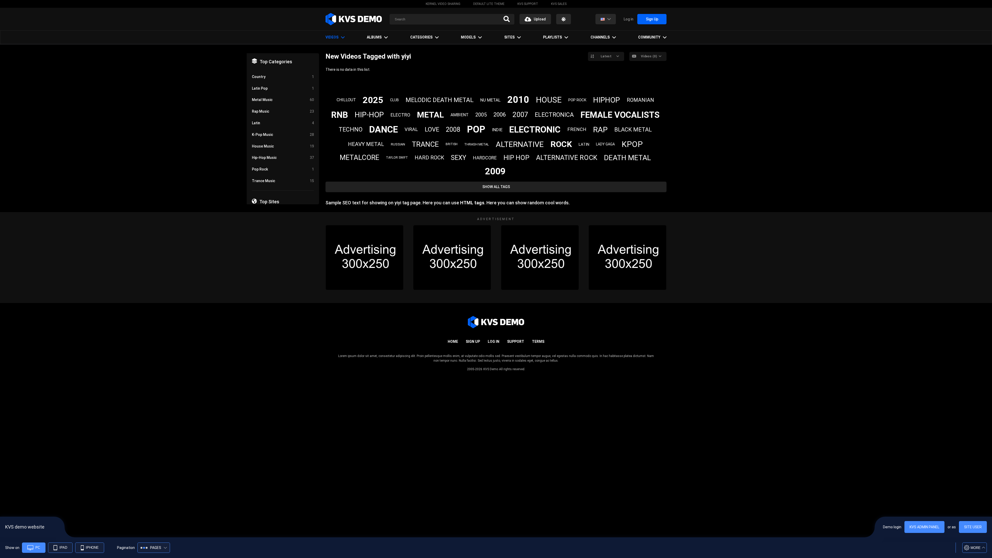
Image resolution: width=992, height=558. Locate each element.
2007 (520, 115)
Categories (421, 37)
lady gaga (605, 144)
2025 (373, 100)
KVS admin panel (924, 527)
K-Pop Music (283, 135)
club (394, 100)
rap (600, 129)
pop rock (577, 100)
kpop (632, 144)
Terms (538, 341)
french (576, 129)
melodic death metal (440, 100)
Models (468, 37)
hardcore (485, 157)
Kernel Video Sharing (443, 4)
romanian (640, 100)
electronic (535, 129)
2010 (518, 99)
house (549, 100)
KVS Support (527, 4)
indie (497, 129)
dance (383, 129)
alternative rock (566, 157)
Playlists (552, 37)
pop (476, 129)
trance (425, 144)
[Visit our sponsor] (364, 257)
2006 (499, 114)
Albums (374, 37)
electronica (554, 114)
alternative (520, 144)
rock (561, 144)
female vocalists (620, 115)
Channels (600, 37)
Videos (332, 37)
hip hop (516, 157)
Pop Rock (283, 169)
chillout (346, 99)
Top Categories (276, 61)
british (452, 144)
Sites (509, 37)
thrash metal (476, 144)
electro (400, 115)
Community (649, 37)
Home (453, 341)
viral (411, 129)
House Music (283, 146)
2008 (453, 129)
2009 (495, 171)
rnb (339, 115)
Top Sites (269, 201)
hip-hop (369, 114)
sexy (458, 157)
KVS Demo (490, 369)
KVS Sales (559, 4)
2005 (481, 115)
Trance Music (283, 181)
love (432, 129)
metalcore (359, 157)
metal (430, 115)
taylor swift (397, 157)
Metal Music (283, 100)
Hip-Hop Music (283, 158)
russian (398, 144)
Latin (283, 123)
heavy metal (366, 144)
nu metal (490, 100)
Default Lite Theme (489, 4)
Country (283, 77)
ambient (460, 114)
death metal (627, 157)
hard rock (429, 157)
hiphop (606, 100)
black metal (633, 129)
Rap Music (283, 111)
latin (584, 144)
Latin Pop (283, 88)
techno (350, 129)
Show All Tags (496, 187)
